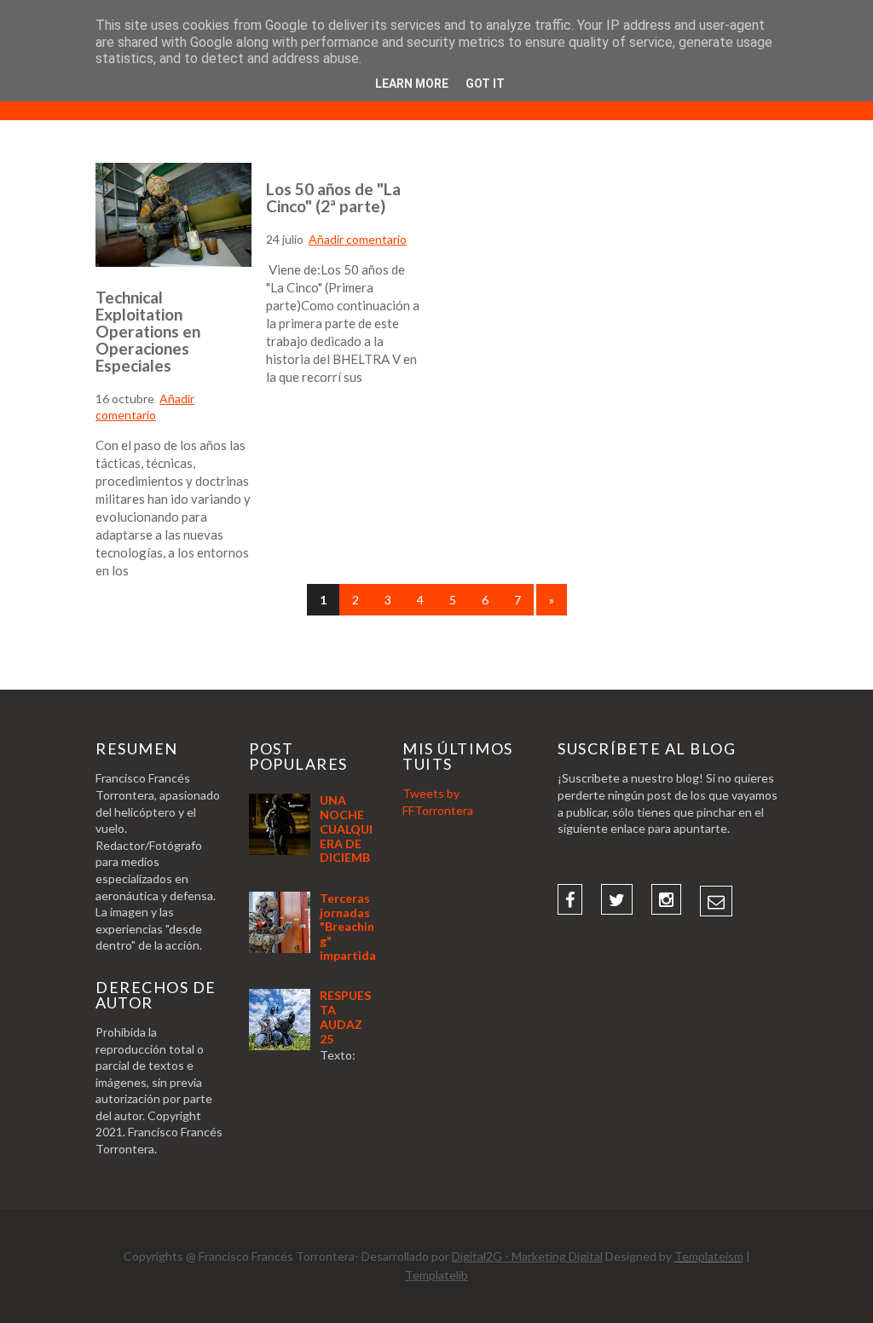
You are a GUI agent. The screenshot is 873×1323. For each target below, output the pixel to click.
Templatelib (436, 1275)
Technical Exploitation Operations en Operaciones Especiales (147, 331)
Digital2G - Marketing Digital (527, 1256)
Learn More (411, 83)
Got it (485, 83)
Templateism (708, 1256)
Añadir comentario (358, 239)
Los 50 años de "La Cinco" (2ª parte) (333, 197)
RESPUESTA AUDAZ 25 (345, 1016)
